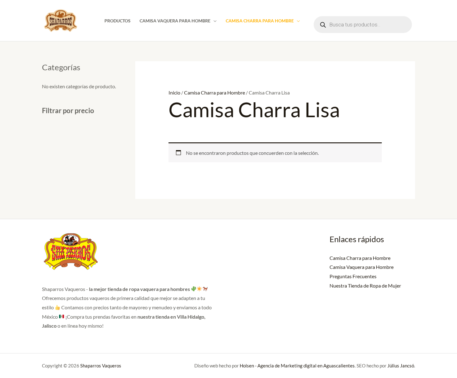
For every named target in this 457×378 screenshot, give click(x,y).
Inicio (174, 92)
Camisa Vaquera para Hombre (175, 20)
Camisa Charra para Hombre (260, 20)
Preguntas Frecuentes (353, 276)
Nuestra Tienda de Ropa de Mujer (365, 285)
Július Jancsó (400, 365)
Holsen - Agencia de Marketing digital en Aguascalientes (297, 365)
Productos (117, 20)
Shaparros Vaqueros (100, 365)
